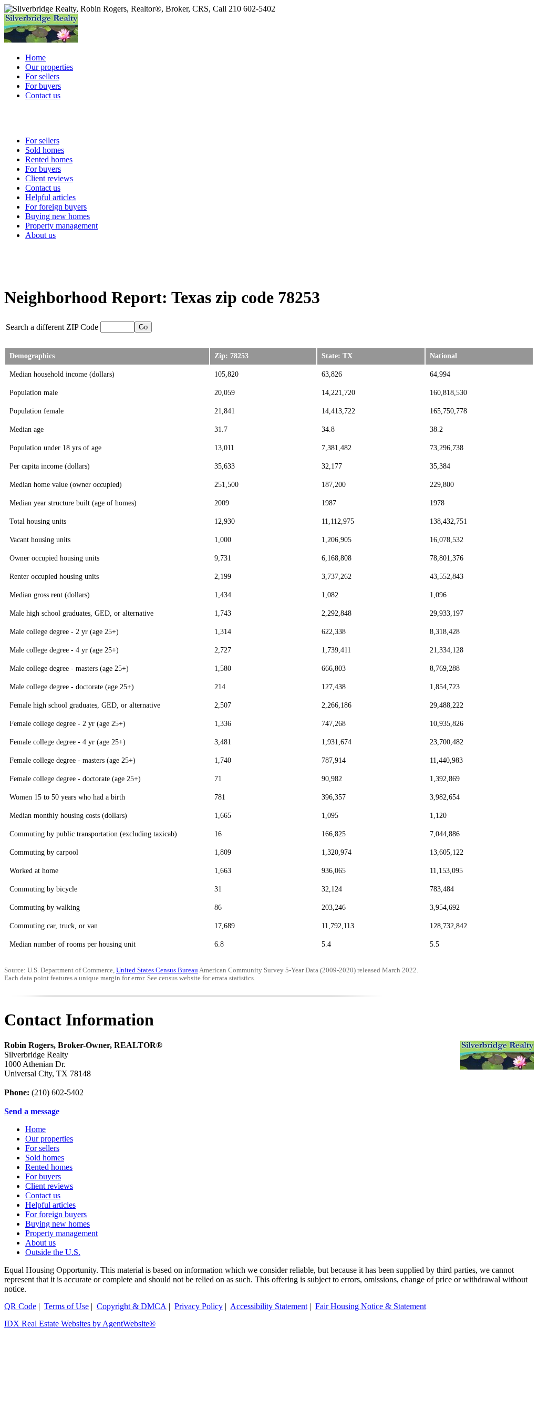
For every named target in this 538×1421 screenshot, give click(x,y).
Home (35, 1129)
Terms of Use (66, 1306)
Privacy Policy (198, 1306)
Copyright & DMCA (132, 1306)
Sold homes (44, 1157)
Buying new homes (57, 216)
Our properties (49, 1138)
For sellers (42, 1148)
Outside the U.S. (52, 1252)
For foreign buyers (56, 206)
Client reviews (49, 1185)
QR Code (20, 1306)
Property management (61, 225)
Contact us (42, 1195)
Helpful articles (50, 1204)
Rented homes (49, 1167)
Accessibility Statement (268, 1306)
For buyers (43, 1176)
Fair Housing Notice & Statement (370, 1306)
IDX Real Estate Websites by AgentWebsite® (80, 1323)
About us (40, 235)
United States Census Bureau (157, 970)
